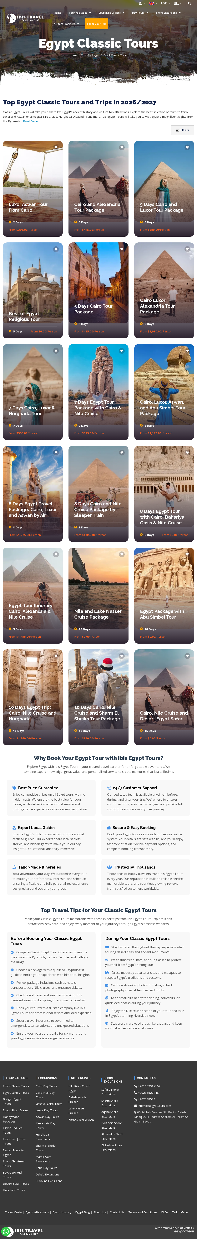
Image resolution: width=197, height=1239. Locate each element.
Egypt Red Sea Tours (13, 1130)
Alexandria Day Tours (45, 1125)
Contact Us (117, 1212)
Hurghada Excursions (43, 1136)
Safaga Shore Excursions (110, 1092)
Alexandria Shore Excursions (112, 1136)
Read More (30, 121)
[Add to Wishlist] (56, 147)
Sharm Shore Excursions (109, 1103)
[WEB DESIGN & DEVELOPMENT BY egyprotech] (174, 1235)
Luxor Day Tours (47, 1110)
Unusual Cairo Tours (49, 1104)
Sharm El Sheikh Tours (46, 1148)
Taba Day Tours (46, 1168)
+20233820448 (148, 1092)
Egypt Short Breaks (16, 1110)
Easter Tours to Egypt (13, 1152)
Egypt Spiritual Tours (12, 1174)
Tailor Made (180, 1212)
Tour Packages (90, 55)
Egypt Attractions (37, 1212)
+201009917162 (148, 1086)
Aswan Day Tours (47, 1117)
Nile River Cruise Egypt (79, 1088)
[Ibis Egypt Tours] (12, 18)
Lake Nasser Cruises (76, 1110)
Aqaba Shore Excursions (109, 1114)
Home (57, 12)
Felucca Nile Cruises (81, 1119)
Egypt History (62, 1212)
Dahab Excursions (47, 1174)
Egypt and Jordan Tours (14, 1141)
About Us (100, 1212)
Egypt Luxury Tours (16, 1092)
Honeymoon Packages (11, 1119)
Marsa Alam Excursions (43, 1159)
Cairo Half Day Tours (45, 1095)
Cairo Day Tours (46, 1086)
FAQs (164, 1212)
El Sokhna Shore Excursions (111, 1147)
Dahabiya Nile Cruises (77, 1099)
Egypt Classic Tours (16, 1086)
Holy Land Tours (14, 1190)
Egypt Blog (82, 1212)
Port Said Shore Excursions (111, 1125)
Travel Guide (13, 1212)
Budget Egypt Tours (12, 1101)
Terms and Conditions (142, 1212)
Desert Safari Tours (16, 1183)
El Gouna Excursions (49, 1181)
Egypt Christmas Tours (14, 1163)
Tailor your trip (96, 24)
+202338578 (146, 1099)
